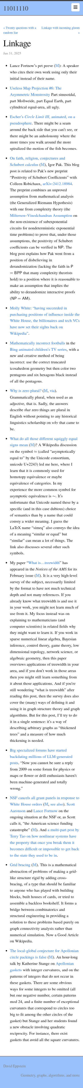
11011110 (15, 8)
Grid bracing (20, 864)
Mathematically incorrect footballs (37, 342)
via (52, 390)
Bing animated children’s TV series (38, 349)
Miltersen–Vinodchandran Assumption (41, 215)
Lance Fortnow (45, 810)
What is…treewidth (44, 562)
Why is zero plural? (25, 390)
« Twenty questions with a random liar (19, 30)
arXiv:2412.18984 (57, 183)
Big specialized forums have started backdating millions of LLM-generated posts (41, 756)
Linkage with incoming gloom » (61, 30)
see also (56, 804)
